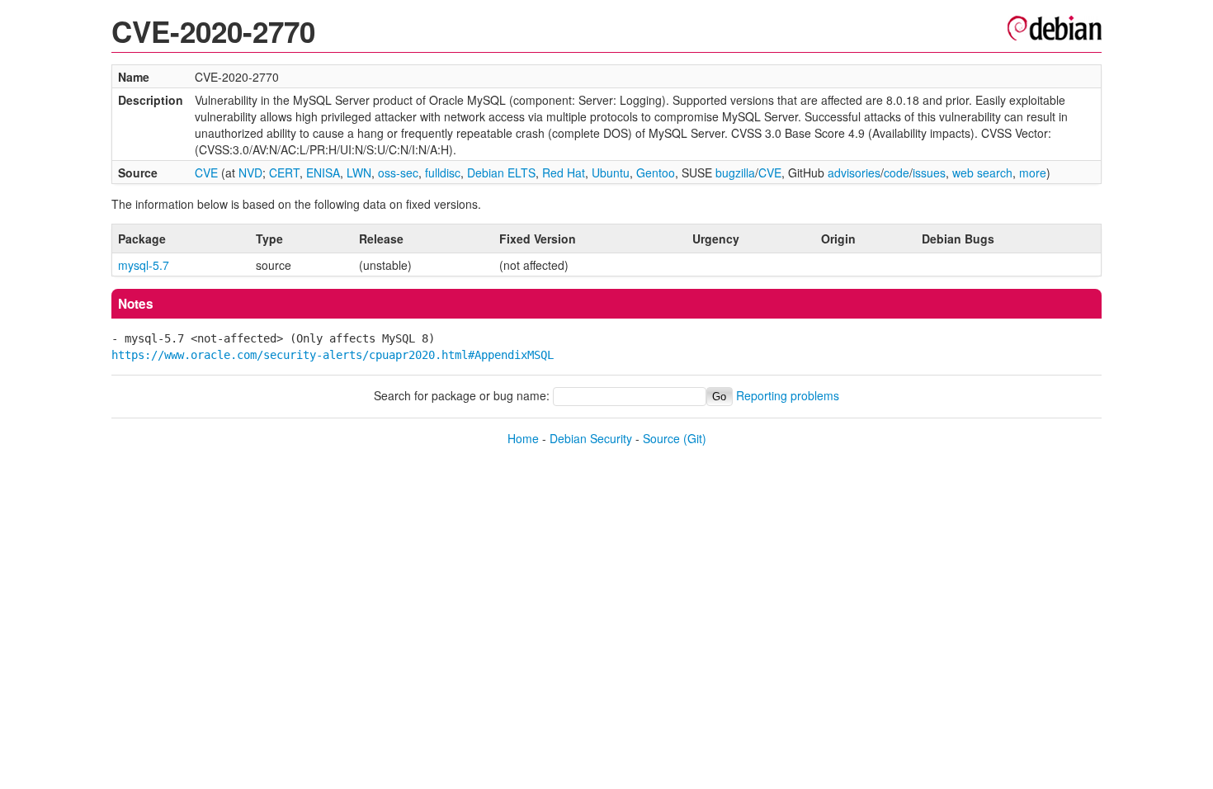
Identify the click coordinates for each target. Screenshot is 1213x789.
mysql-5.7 (143, 265)
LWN (359, 172)
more (1032, 172)
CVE (206, 172)
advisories (854, 172)
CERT (284, 172)
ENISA (323, 172)
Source (661, 438)
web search (982, 172)
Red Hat (563, 172)
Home (523, 438)
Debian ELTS (501, 172)
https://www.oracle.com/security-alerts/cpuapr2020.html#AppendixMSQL (332, 354)
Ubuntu (611, 172)
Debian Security (591, 438)
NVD (250, 172)
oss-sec (398, 172)
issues (929, 172)
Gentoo (655, 172)
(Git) (694, 438)
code (896, 172)
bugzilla (735, 172)
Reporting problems (787, 395)
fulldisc (442, 172)
